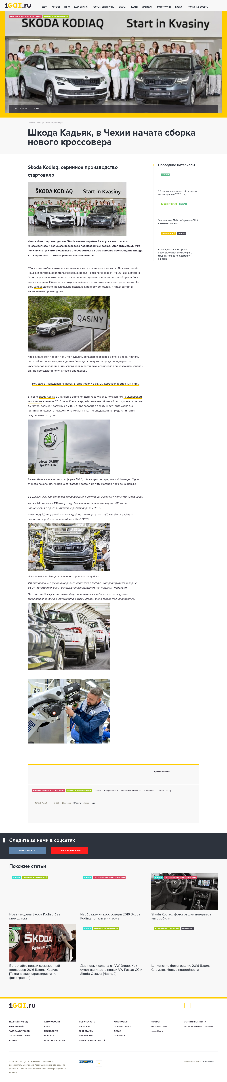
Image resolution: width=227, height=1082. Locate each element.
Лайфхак (147, 7)
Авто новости (169, 204)
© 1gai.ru (77, 803)
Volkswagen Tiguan (128, 479)
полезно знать (122, 1027)
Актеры (56, 7)
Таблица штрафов (19, 1031)
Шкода (38, 286)
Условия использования (195, 1022)
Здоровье (84, 1027)
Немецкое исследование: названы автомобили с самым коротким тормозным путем (85, 383)
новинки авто (87, 1022)
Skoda (98, 791)
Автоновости (52, 1022)
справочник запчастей (92, 1040)
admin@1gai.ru (157, 1031)
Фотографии (164, 7)
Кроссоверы (149, 791)
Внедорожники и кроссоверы (25, 17)
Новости (49, 1036)
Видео (47, 1027)
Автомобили (121, 1022)
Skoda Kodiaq (47, 396)
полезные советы (198, 7)
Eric (93, 803)
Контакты (155, 1022)
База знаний (81, 7)
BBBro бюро (208, 1062)
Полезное (119, 1036)
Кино (67, 7)
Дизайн (179, 7)
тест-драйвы (86, 1031)
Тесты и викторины (103, 7)
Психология (51, 1031)
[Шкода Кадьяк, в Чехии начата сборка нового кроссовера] (86, 209)
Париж (16, 877)
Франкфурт (187, 929)
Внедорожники (111, 791)
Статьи (122, 7)
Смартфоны (85, 1036)
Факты (134, 7)
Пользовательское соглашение (198, 1027)
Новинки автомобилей (56, 17)
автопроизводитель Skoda (57, 241)
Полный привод (18, 1022)
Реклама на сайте (159, 1027)
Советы (181, 233)
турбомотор (78, 514)
